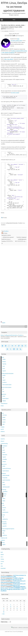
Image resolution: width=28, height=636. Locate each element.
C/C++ (2, 556)
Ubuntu (3, 422)
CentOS (3, 419)
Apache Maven (5, 398)
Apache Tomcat (5, 470)
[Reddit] (17, 349)
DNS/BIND (4, 523)
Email (2, 503)
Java (2, 566)
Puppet (3, 380)
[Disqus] (14, 265)
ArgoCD (4, 370)
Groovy (2, 561)
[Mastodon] (19, 345)
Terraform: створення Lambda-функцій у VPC (20, 239)
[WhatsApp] (9, 345)
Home (2, 335)
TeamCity (4, 363)
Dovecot (4, 507)
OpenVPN (4, 526)
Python (2, 554)
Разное (3, 542)
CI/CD (2, 357)
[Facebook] (7, 349)
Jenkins (3, 359)
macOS (2, 429)
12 (10, 606)
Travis (3, 366)
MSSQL (3, 484)
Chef (3, 377)
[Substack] (22, 345)
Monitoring (3, 489)
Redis (3, 482)
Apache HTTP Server (6, 468)
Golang (2, 559)
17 (3, 608)
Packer (3, 396)
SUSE (3, 424)
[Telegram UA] (2, 345)
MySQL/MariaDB (5, 475)
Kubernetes (4, 454)
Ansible (3, 375)
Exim (3, 505)
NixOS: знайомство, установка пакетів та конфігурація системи (13, 581)
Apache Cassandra (6, 480)
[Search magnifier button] (26, 326)
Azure (3, 450)
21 (17, 608)
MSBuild (4, 400)
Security (3, 514)
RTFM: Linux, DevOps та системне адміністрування (14, 6)
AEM (3, 533)
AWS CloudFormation (6, 384)
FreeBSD (2, 427)
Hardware (3, 540)
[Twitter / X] (10, 349)
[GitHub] (25, 345)
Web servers (4, 464)
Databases (3, 473)
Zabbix (3, 500)
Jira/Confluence (4, 403)
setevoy (6, 31)
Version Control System (6, 387)
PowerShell (3, 568)
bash (2, 552)
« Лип (3, 613)
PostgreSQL (4, 477)
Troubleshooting (4, 443)
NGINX (3, 466)
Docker (3, 452)
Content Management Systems (7, 528)
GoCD (3, 368)
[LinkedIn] (14, 349)
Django (3, 530)
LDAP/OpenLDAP (6, 486)
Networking (3, 521)
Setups (2, 405)
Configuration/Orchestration (12, 223)
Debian (3, 417)
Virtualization (4, 445)
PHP (2, 563)
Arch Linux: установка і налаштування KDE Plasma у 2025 (13, 576)
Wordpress (20, 631)
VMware (4, 461)
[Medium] (15, 345)
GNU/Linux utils (4, 538)
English (3, 544)
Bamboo (4, 361)
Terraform (20, 223)
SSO (3, 516)
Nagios (3, 498)
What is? (2, 441)
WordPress (4, 535)
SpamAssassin (5, 512)
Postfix (3, 509)
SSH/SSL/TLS (5, 519)
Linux (2, 413)
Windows (3, 431)
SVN (3, 391)
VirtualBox (4, 459)
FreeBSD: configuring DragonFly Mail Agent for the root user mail (12, 578)
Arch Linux (4, 415)
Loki (5, 495)
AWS (3, 447)
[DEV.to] (12, 345)
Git (3, 389)
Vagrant (4, 457)
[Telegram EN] (5, 345)
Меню (14, 19)
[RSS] (20, 349)
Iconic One (7, 631)
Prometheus (4, 491)
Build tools (3, 394)
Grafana (4, 493)
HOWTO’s (3, 438)
